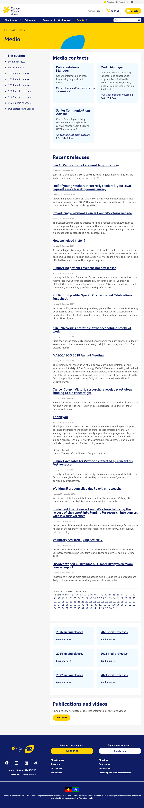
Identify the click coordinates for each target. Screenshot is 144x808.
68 (75, 604)
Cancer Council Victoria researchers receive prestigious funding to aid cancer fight (92, 391)
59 (122, 601)
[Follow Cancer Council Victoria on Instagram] (18, 763)
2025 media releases (114, 632)
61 (130, 601)
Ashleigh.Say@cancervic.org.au (73, 134)
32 (98, 598)
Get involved (57, 768)
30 (90, 598)
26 (75, 598)
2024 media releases (69, 653)
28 (83, 598)
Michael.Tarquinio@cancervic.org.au (75, 88)
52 (94, 601)
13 (106, 594)
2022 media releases (69, 675)
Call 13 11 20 (72, 751)
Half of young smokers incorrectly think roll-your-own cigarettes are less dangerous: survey (92, 187)
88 (71, 608)
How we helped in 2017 (69, 240)
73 (94, 604)
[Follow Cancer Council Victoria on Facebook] (8, 763)
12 (102, 594)
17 (122, 594)
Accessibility (123, 2)
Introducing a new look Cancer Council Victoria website (92, 213)
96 (102, 608)
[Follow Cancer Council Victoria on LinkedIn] (28, 763)
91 (83, 608)
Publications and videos (21, 108)
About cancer (57, 760)
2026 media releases (69, 632)
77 (110, 604)
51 (90, 601)
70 (83, 604)
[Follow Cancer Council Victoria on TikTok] (37, 763)
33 (102, 598)
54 (102, 601)
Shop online (56, 772)
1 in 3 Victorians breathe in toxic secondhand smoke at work (92, 329)
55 (106, 601)
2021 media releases (114, 675)
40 (130, 598)
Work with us (105, 768)
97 (106, 608)
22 (59, 598)
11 (98, 594)
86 (63, 608)
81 (126, 604)
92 (87, 608)
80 (122, 604)
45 (67, 601)
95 (98, 608)
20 (133, 594)
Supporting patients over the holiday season (84, 268)
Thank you (60, 417)
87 (67, 608)
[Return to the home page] (12, 14)
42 (55, 601)
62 (134, 601)
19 (130, 594)
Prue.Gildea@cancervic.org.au (117, 94)
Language (137, 2)
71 (87, 604)
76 (106, 604)
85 (59, 608)
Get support (31, 20)
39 (126, 598)
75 (102, 604)
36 (114, 598)
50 (87, 601)
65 (63, 604)
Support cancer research (120, 745)
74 (98, 604)
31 (94, 598)
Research (55, 764)
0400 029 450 (63, 91)
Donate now (120, 751)
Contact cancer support (72, 745)
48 (79, 601)
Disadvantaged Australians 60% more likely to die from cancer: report (93, 565)
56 (110, 601)
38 (122, 598)
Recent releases (16, 67)
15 (114, 594)
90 (79, 608)
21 (55, 598)
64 (59, 604)
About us (110, 2)
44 (63, 601)
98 (110, 608)
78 (114, 604)
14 (110, 594)
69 (79, 604)
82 (130, 604)
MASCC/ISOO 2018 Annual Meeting (78, 355)
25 (71, 598)
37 (118, 598)
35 (110, 598)
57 (114, 601)
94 (94, 608)
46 (71, 601)
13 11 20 (115, 10)
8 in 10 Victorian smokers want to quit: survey (86, 165)
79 (118, 604)
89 (75, 608)
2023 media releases (114, 653)
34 (106, 598)
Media (22, 30)
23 (63, 598)
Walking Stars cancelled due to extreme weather (88, 488)
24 (67, 598)
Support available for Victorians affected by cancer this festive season (93, 462)
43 (59, 601)
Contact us (104, 764)
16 (118, 594)
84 (55, 608)
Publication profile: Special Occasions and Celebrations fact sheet (92, 297)
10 (94, 594)
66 (67, 604)
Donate (134, 10)
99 (114, 608)
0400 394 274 (108, 98)
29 (87, 598)
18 (126, 594)
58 (118, 601)
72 (90, 604)
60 (126, 601)
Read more (62, 639)
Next (118, 608)
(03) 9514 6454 (64, 138)
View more (61, 717)
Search (139, 20)
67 (71, 604)
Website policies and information (115, 772)
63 (55, 604)
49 (83, 601)
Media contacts (16, 61)
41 (134, 598)
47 (75, 601)
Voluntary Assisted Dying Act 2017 (78, 540)
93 (90, 608)
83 (134, 604)
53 (98, 601)
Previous (64, 594)
